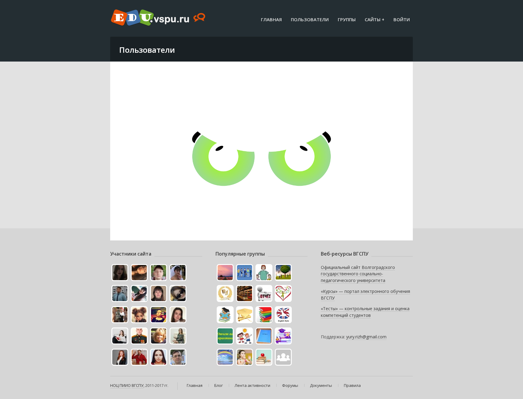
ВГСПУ (137, 385)
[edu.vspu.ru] (158, 18)
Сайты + (374, 19)
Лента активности (252, 385)
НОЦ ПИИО (120, 385)
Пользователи (310, 19)
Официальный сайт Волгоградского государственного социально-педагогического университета (358, 273)
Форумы (290, 385)
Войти (401, 19)
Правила (352, 385)
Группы (347, 19)
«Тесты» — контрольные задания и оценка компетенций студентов (365, 312)
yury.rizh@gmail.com (366, 337)
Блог (218, 385)
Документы (321, 385)
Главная (271, 19)
